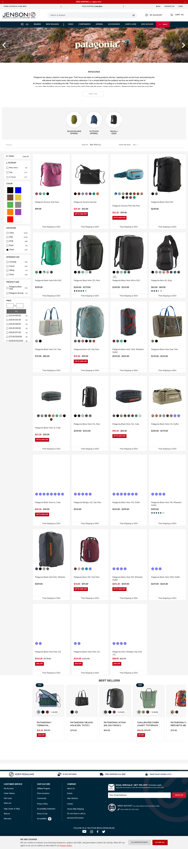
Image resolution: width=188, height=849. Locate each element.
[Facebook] (98, 832)
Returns (7, 814)
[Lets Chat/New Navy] (114, 643)
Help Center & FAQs (12, 809)
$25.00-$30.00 (18, 316)
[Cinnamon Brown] (36, 643)
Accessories (114, 24)
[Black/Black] (152, 193)
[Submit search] (133, 15)
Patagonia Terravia (18, 293)
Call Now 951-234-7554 (129, 809)
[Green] (10, 204)
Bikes (70, 24)
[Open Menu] (44, 15)
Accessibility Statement (46, 809)
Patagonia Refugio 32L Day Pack (87, 502)
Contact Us (169, 6)
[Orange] (10, 211)
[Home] (19, 15)
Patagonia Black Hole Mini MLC (48, 280)
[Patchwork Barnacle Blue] (82, 193)
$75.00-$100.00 (18, 337)
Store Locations (43, 793)
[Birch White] (44, 272)
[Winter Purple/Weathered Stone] (140, 494)
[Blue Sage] (160, 272)
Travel (18, 250)
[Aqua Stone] (44, 193)
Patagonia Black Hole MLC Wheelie (50, 577)
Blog (158, 6)
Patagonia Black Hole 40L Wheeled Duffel (127, 578)
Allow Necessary (139, 842)
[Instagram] (92, 832)
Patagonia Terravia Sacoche (85, 202)
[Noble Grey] (90, 272)
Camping (18, 262)
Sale (165, 24)
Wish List (7, 803)
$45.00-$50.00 (18, 328)
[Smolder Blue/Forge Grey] (51, 272)
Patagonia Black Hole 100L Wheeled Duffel (127, 350)
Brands (37, 24)
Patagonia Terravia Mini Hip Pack (126, 206)
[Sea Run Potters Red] (79, 341)
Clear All (26, 156)
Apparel (99, 24)
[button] (4, 45)
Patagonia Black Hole (18, 288)
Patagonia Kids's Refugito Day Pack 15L (127, 653)
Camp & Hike (130, 24)
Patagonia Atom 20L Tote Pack (86, 577)
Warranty (7, 819)
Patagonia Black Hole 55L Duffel (165, 424)
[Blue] (18, 190)
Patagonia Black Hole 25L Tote (48, 349)
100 (137, 145)
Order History (9, 793)
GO (16, 311)
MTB (18, 241)
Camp (18, 233)
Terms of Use (42, 814)
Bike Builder (147, 24)
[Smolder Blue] (126, 197)
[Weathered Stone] (123, 193)
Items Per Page (125, 145)
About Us (71, 789)
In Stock (12, 177)
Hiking (18, 270)
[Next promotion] (123, 6)
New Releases (52, 24)
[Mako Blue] (86, 568)
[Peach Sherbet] (156, 415)
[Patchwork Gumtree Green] (138, 193)
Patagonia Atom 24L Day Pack (86, 349)
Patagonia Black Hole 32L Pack (87, 280)
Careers (70, 804)
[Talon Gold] (53, 415)
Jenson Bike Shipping (75, 809)
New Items (13, 168)
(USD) (181, 6)
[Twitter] (104, 832)
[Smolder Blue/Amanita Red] (114, 341)
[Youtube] (85, 832)
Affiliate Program (43, 789)
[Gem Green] (175, 272)
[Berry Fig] (126, 193)
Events (69, 793)
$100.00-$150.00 (18, 341)
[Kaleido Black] (171, 272)
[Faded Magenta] (36, 193)
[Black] (10, 190)
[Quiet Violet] (40, 193)
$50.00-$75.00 (18, 332)
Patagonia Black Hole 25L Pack (87, 424)
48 (134, 145)
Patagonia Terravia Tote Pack (47, 202)
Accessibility (42, 819)
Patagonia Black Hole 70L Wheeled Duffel (166, 504)
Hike (18, 237)
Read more (93, 94)
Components (85, 24)
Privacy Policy (66, 845)
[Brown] (10, 197)
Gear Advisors (72, 798)
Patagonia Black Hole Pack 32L (48, 652)
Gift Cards (8, 798)
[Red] (10, 219)
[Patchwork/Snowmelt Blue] (115, 193)
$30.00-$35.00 (18, 320)
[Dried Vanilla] (79, 193)
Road (18, 245)
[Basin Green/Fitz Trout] (152, 341)
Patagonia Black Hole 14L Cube (125, 424)
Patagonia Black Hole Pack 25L (87, 652)
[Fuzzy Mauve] (121, 643)
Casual (18, 266)
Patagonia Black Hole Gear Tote (164, 349)
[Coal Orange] (97, 193)
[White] (18, 219)
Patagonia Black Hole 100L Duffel (165, 577)
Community (41, 798)
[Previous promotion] (61, 6)
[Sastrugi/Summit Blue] (40, 643)
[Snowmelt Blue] (119, 193)
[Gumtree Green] (90, 193)
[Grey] (18, 204)
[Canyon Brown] (163, 272)
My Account (9, 789)
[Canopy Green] (130, 193)
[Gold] (18, 197)
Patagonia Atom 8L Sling (161, 280)
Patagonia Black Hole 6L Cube (47, 502)
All (27, 24)
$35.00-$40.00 (18, 324)
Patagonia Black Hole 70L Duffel (126, 502)
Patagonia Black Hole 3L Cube (47, 428)
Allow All (160, 842)
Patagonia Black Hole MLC (162, 202)
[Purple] (18, 211)
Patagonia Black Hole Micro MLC (126, 280)
